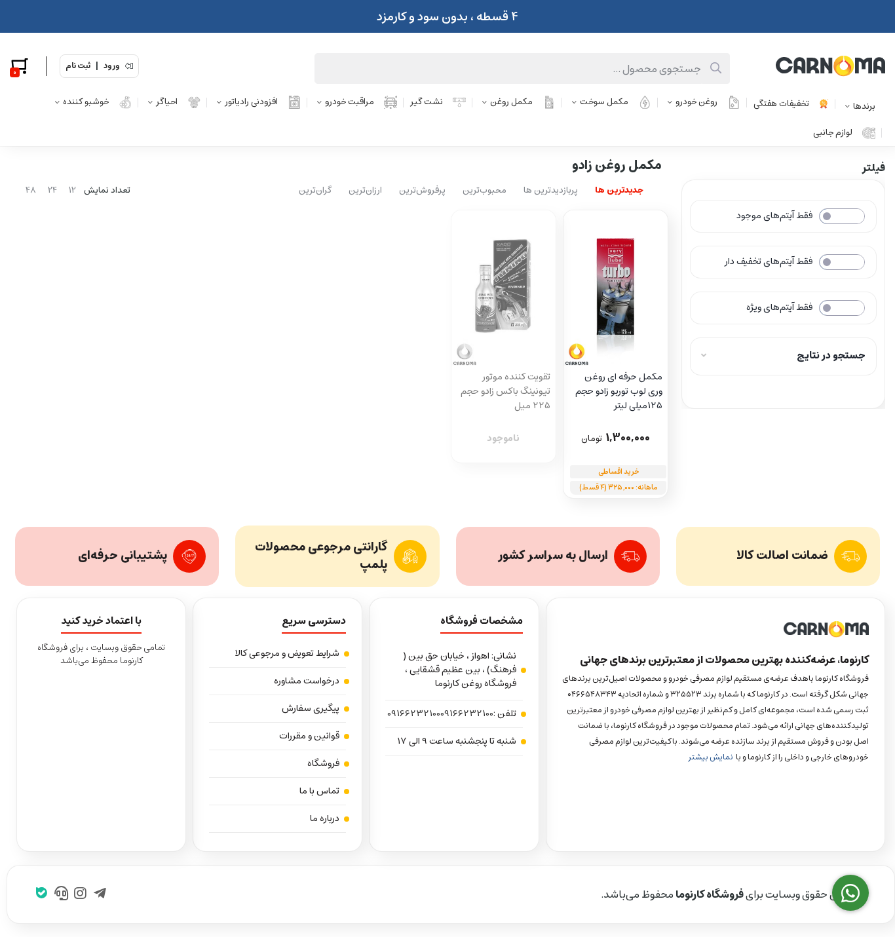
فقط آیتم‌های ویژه (779, 307)
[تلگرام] (100, 894)
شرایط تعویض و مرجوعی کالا (287, 653)
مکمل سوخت (604, 101)
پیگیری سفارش (310, 708)
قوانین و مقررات (309, 736)
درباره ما (324, 818)
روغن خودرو (696, 101)
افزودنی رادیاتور (251, 101)
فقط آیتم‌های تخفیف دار (768, 261)
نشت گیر (426, 101)
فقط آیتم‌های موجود (774, 215)
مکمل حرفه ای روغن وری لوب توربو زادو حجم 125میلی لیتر (618, 391)
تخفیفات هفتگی (781, 103)
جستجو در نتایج (831, 355)
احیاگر (167, 101)
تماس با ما (319, 791)
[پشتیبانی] (61, 894)
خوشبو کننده (86, 101)
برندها (864, 106)
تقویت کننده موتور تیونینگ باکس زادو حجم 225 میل (505, 391)
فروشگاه (323, 763)
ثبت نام (78, 66)
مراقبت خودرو (349, 101)
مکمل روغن (511, 101)
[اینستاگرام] (80, 894)
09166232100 (466, 714)
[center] (716, 68)
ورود (112, 66)
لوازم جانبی (832, 132)
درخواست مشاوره (306, 681)
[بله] (41, 894)
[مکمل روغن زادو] (715, 629)
